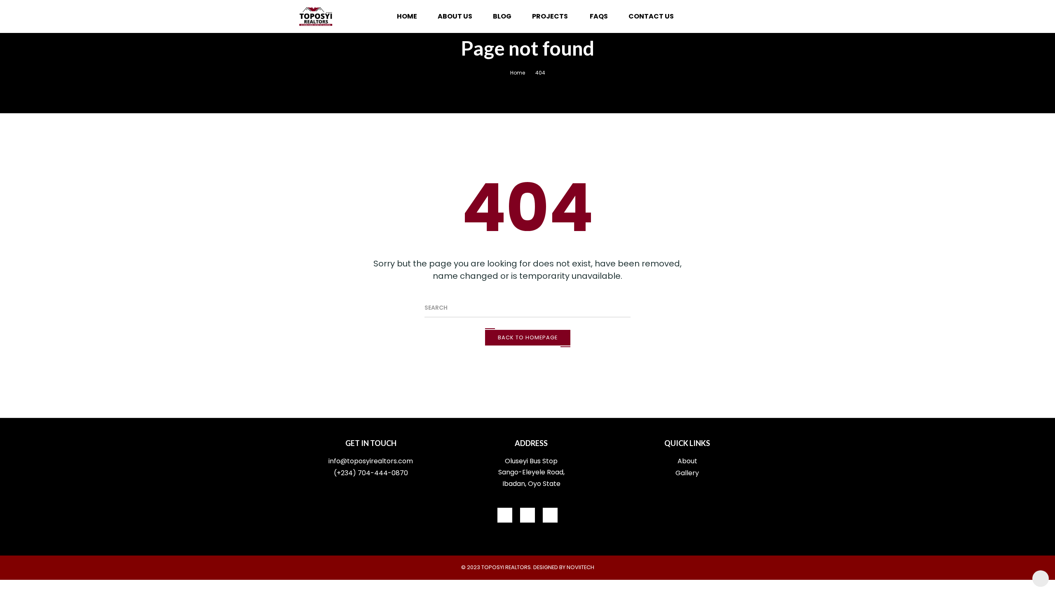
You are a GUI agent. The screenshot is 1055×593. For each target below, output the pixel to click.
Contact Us (651, 16)
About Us (455, 16)
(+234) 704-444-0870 (371, 473)
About (687, 461)
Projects (550, 16)
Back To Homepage (528, 337)
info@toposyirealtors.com (370, 461)
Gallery (687, 473)
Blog (502, 16)
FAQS (599, 16)
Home (407, 16)
